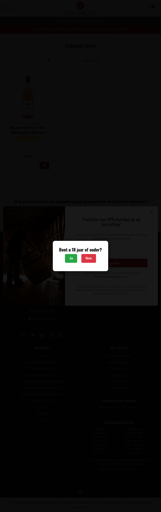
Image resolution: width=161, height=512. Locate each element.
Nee (89, 258)
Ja (71, 258)
